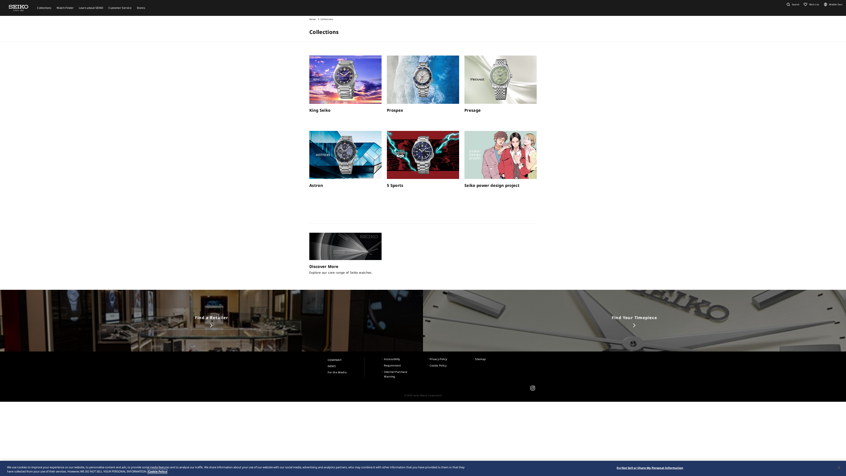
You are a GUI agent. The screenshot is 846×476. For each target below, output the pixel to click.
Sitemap (480, 359)
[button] (792, 4)
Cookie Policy (438, 365)
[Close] (839, 468)
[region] (423, 468)
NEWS (332, 366)
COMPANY (334, 360)
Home (312, 19)
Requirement (392, 365)
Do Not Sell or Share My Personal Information (650, 468)
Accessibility (392, 359)
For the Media (337, 372)
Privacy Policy (438, 359)
